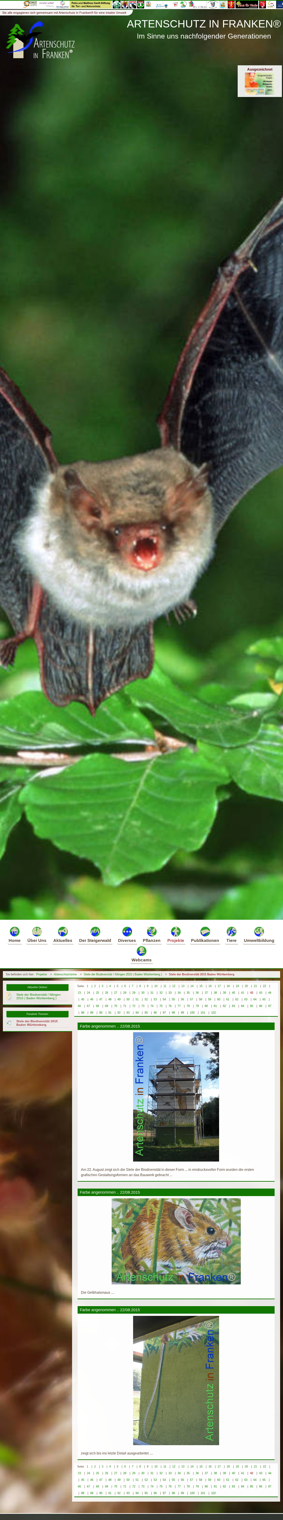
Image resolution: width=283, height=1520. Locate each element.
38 (215, 992)
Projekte (175, 940)
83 (233, 1006)
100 (192, 1012)
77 (179, 1006)
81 (215, 1006)
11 (164, 986)
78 (188, 1006)
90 (100, 1012)
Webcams (142, 960)
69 (106, 1006)
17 (219, 986)
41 (242, 992)
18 (228, 986)
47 (100, 999)
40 (233, 992)
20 (246, 986)
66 (79, 1006)
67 (88, 1006)
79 (197, 1006)
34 (179, 992)
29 (133, 992)
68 (97, 1006)
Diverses (127, 940)
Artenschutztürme (65, 974)
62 (236, 999)
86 (260, 1006)
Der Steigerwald (95, 940)
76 (170, 1006)
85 (251, 1006)
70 (115, 1006)
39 (224, 992)
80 (206, 1006)
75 (161, 1006)
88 (82, 1012)
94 (137, 1012)
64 (254, 999)
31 (151, 992)
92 (118, 1012)
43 (260, 992)
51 (137, 999)
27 (115, 992)
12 (173, 986)
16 (210, 986)
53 (155, 999)
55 (173, 999)
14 (191, 986)
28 (124, 992)
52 (146, 999)
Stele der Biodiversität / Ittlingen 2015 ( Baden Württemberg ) (123, 974)
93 (128, 1012)
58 (200, 999)
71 (124, 1006)
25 (97, 992)
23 (79, 992)
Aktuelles (62, 940)
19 (237, 986)
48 (109, 999)
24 (88, 992)
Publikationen (205, 940)
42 (251, 992)
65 (264, 999)
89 (91, 1012)
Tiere (231, 940)
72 (133, 1006)
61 (227, 999)
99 (182, 1012)
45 (82, 999)
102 (213, 1012)
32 (161, 992)
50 (128, 999)
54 (164, 999)
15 (201, 986)
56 (182, 999)
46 (91, 999)
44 (269, 992)
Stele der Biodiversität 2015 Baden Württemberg (201, 974)
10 (155, 986)
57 (191, 999)
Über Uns (36, 940)
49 (118, 999)
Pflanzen (152, 940)
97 (164, 1012)
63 (245, 999)
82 (224, 1006)
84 (242, 1006)
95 (146, 1012)
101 (203, 1012)
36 (197, 992)
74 (151, 1006)
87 (269, 1006)
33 (170, 992)
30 (142, 992)
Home (15, 940)
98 (173, 1012)
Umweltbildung (259, 940)
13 (182, 986)
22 (264, 986)
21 (255, 986)
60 (218, 999)
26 (106, 992)
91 (109, 1012)
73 (142, 1006)
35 (188, 992)
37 (206, 992)
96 (155, 1012)
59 (209, 999)
